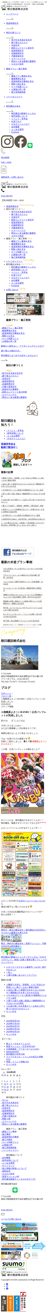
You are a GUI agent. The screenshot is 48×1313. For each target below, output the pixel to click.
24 (5, 1090)
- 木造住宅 (5, 378)
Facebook (15, 132)
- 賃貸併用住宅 (7, 381)
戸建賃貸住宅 (17, 56)
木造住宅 (15, 45)
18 (8, 1087)
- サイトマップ (7, 1166)
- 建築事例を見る (9, 330)
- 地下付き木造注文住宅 (12, 373)
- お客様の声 (6, 1145)
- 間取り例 (5, 1119)
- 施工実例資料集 (9, 1148)
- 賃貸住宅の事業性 (10, 389)
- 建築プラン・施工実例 (12, 328)
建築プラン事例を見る (21, 76)
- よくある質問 (13, 436)
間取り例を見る (18, 84)
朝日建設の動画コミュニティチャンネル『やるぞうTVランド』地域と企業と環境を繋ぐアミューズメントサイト (24, 959)
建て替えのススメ (19, 42)
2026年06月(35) (13, 1026)
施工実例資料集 (18, 92)
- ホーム (4, 1100)
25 (8, 1090)
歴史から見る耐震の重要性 (23, 61)
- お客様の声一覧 (9, 341)
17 (5, 1087)
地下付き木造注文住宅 (21, 40)
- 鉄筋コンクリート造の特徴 (14, 392)
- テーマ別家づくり (10, 339)
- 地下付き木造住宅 (10, 1103)
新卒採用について (19, 116)
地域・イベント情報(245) (17, 1062)
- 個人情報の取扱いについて (14, 1168)
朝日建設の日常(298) (15, 1054)
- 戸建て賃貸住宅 (9, 387)
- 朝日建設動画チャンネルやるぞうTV (18, 1179)
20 (14, 1087)
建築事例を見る (18, 79)
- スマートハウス (9, 395)
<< (4, 1072)
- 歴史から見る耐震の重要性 (14, 397)
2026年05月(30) (13, 1029)
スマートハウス (18, 59)
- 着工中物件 (6, 1139)
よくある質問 (17, 129)
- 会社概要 (5, 1158)
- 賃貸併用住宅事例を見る (13, 333)
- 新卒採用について (15, 433)
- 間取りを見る (7, 336)
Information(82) (12, 1052)
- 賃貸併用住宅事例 (10, 1137)
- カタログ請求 (7, 1174)
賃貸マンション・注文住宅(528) (20, 1046)
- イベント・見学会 (15, 430)
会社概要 (15, 127)
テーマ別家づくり (19, 87)
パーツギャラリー (14, 261)
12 (11, 1084)
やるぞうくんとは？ (20, 124)
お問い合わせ (12, 290)
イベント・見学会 (19, 119)
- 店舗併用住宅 (7, 384)
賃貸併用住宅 (17, 51)
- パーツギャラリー (10, 1150)
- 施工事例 (5, 1134)
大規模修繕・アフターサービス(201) (22, 1049)
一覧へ (9, 972)
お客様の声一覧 (18, 89)
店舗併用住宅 (17, 53)
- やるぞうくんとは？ (16, 438)
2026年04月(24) (13, 1031)
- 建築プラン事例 (9, 1131)
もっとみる (11, 1011)
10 (5, 1084)
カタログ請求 (17, 64)
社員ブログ (16, 121)
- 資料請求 (5, 1171)
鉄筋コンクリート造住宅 (22, 48)
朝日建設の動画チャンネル (23, 113)
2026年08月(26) (13, 1021)
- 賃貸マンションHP (10, 1176)
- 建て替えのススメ (10, 376)
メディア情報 (7, 706)
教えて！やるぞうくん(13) (18, 1044)
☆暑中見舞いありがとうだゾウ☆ (21, 975)
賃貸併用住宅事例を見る (22, 81)
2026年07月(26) (13, 1023)
